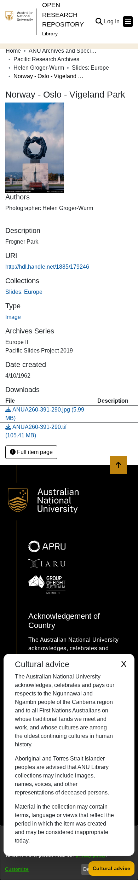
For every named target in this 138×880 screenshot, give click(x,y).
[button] (98, 21)
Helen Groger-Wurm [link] (38, 68)
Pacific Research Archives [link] (46, 59)
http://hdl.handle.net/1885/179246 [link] (47, 267)
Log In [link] (112, 21)
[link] (23, 292)
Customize (17, 869)
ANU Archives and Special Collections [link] (64, 51)
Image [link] (13, 317)
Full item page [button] (34, 452)
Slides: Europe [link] (90, 68)
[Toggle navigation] (128, 21)
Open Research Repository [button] (63, 14)
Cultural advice (111, 868)
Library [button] (50, 33)
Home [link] (13, 51)
